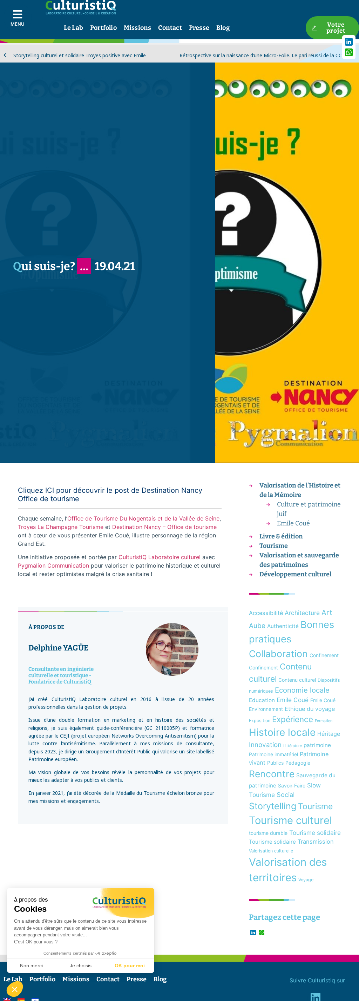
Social (285, 794)
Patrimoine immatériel (273, 754)
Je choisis (81, 965)
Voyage (305, 879)
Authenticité (283, 626)
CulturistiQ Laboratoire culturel (159, 557)
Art (326, 612)
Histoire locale (282, 732)
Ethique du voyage (310, 708)
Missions (137, 28)
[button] (14, 989)
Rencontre (271, 773)
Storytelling (272, 806)
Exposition (259, 720)
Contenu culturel (297, 680)
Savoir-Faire (291, 786)
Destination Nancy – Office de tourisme (164, 526)
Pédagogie (297, 763)
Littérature (292, 746)
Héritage (328, 733)
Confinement (324, 655)
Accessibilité (266, 612)
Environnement (266, 709)
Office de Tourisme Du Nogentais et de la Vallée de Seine (143, 518)
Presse (199, 28)
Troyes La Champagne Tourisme (60, 526)
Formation (323, 721)
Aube (257, 626)
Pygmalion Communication (53, 565)
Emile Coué (293, 523)
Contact (170, 28)
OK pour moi (130, 965)
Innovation (265, 745)
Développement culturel (295, 574)
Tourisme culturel (290, 820)
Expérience (292, 719)
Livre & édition (281, 536)
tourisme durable (268, 833)
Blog (223, 28)
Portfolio (103, 28)
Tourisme (273, 546)
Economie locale (302, 690)
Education (262, 700)
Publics (275, 763)
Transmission (316, 841)
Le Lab (73, 28)
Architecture (302, 612)
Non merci (31, 965)
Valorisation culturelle (271, 850)
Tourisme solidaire (315, 832)
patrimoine (317, 745)
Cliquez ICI (36, 490)
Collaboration (278, 653)
